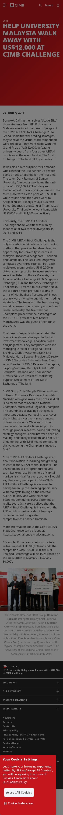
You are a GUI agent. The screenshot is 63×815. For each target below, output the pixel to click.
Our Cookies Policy (15, 782)
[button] (18, 803)
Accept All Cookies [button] (19, 792)
